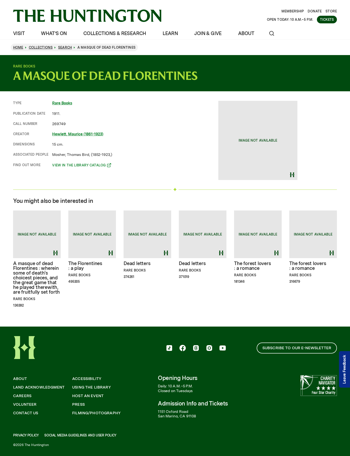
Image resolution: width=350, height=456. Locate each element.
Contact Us (25, 413)
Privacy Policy (26, 435)
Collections (41, 47)
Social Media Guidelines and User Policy (80, 435)
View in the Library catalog (79, 166)
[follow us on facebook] (182, 348)
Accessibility (86, 379)
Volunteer (24, 404)
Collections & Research (114, 33)
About (246, 33)
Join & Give (207, 33)
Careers (22, 396)
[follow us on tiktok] (169, 348)
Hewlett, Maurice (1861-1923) (77, 134)
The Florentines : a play (85, 266)
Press (78, 404)
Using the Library (91, 387)
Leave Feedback (344, 369)
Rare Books (62, 103)
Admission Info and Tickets (193, 403)
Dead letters (137, 263)
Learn (170, 33)
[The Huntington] (87, 16)
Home (18, 47)
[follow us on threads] (196, 348)
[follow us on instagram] (209, 348)
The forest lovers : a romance (252, 266)
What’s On (54, 33)
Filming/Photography (96, 413)
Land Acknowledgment (39, 387)
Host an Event (88, 396)
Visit (19, 33)
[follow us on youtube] (222, 348)
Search (65, 47)
